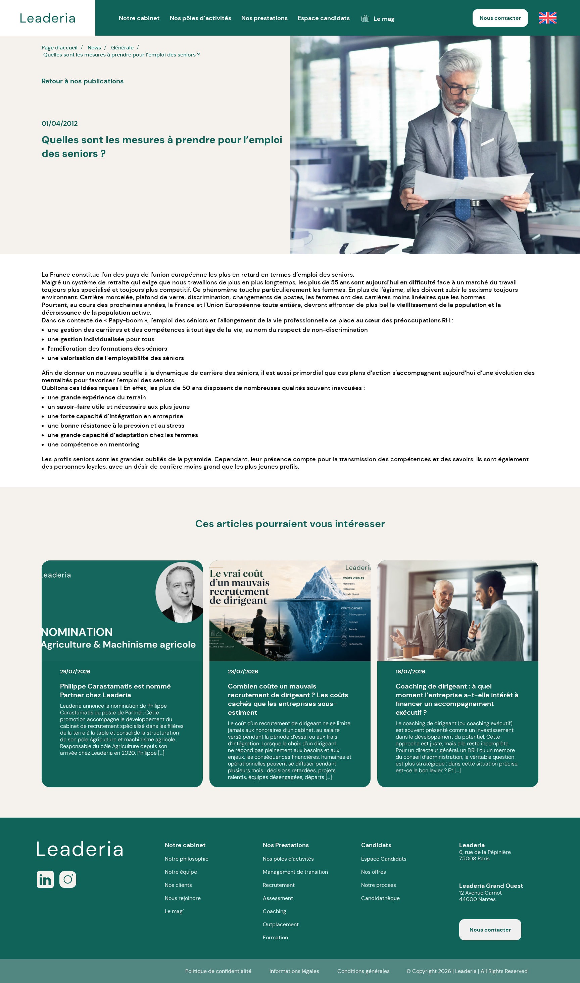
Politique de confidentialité (218, 971)
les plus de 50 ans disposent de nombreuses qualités (227, 388)
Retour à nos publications (83, 81)
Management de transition (295, 872)
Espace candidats (324, 18)
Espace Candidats (383, 859)
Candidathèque (380, 898)
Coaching (274, 911)
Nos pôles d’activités (200, 18)
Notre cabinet (185, 845)
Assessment (278, 898)
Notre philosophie (186, 859)
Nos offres (373, 872)
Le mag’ (174, 911)
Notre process (378, 885)
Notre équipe (181, 872)
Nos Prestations (286, 845)
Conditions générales (363, 971)
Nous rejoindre (183, 898)
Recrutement (279, 885)
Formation (275, 937)
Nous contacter (500, 18)
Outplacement (281, 924)
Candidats (376, 845)
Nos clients (178, 885)
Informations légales (294, 971)
